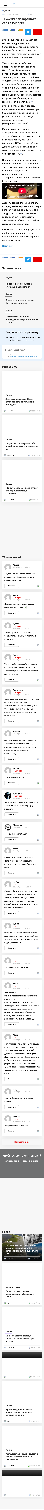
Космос (8, 1332)
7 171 (33, 1377)
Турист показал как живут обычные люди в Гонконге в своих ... (19, 1294)
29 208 (32, 1466)
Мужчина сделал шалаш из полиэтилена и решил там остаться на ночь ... (18, 1412)
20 (39, 1303)
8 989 (33, 1303)
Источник (7, 246)
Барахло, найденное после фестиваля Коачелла (20, 301)
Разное (8, 395)
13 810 (32, 1258)
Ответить (11, 586)
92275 (33, 500)
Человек (9, 484)
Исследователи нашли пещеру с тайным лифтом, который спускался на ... (21, 1457)
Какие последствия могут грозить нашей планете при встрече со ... (19, 1338)
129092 (33, 455)
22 (39, 1421)
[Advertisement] (22, 528)
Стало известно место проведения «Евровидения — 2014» (21, 319)
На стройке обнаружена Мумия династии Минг (18, 285)
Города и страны (12, 1287)
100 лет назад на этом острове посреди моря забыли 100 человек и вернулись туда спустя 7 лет (21, 1249)
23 (39, 1348)
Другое (6, 10)
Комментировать (37, 32)
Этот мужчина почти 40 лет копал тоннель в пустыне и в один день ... (19, 402)
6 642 (33, 1348)
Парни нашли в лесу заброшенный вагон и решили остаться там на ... (20, 1369)
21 (39, 1258)
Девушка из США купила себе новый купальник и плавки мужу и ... (21, 446)
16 (39, 1377)
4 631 (33, 1495)
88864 (33, 411)
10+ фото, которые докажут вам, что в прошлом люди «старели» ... (21, 491)
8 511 (33, 1421)
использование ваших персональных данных (23, 356)
